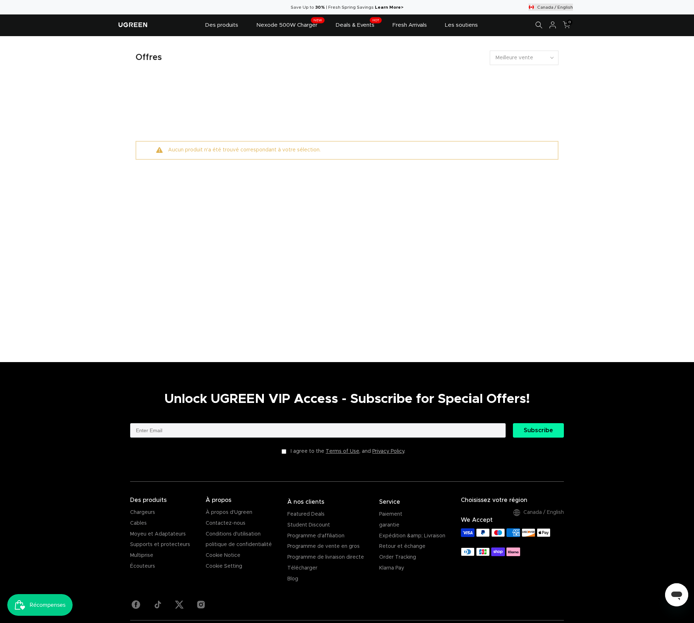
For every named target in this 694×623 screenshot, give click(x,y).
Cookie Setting (224, 566)
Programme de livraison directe (325, 557)
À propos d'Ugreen (229, 512)
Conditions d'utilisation (233, 534)
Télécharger (302, 568)
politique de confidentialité (239, 544)
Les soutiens (461, 25)
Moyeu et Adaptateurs (158, 534)
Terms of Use (342, 451)
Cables (138, 523)
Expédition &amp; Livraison (412, 535)
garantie (389, 525)
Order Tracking (397, 557)
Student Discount (308, 525)
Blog (292, 578)
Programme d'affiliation (315, 535)
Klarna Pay (391, 568)
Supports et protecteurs (160, 544)
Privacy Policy (388, 451)
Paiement (390, 514)
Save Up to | (309, 7)
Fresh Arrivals (410, 25)
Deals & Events (357, 24)
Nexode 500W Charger (289, 24)
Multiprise (141, 555)
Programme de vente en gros (323, 546)
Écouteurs (142, 566)
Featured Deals (306, 514)
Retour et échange (402, 546)
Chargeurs (142, 512)
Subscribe (538, 430)
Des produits (221, 25)
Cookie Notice (223, 555)
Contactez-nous (225, 523)
